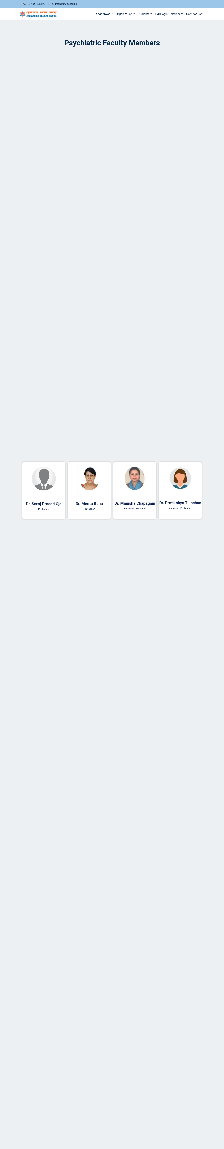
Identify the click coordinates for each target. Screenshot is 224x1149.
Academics (103, 14)
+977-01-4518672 (36, 3)
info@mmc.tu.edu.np (66, 3)
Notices (176, 14)
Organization (124, 14)
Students (144, 14)
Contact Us (193, 14)
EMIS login (161, 14)
